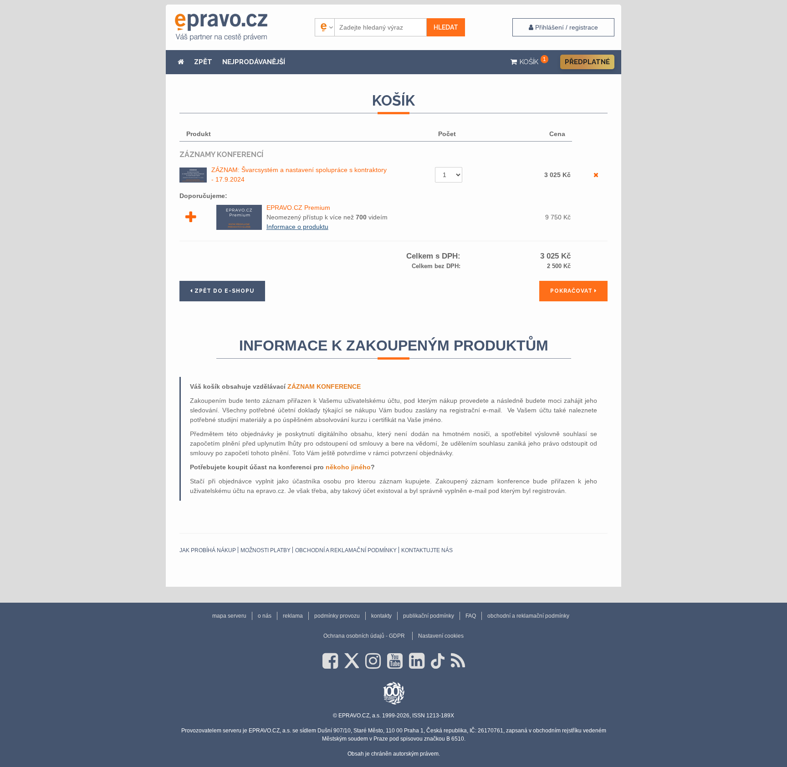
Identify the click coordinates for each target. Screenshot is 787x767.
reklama (293, 616)
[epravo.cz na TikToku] (438, 661)
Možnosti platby (265, 550)
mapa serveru (229, 616)
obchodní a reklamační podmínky (346, 550)
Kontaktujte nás (427, 550)
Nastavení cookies (441, 636)
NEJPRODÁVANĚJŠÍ (253, 62)
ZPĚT (203, 62)
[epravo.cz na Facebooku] (330, 661)
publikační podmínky (428, 616)
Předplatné (587, 62)
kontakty (381, 616)
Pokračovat (572, 291)
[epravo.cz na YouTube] (395, 661)
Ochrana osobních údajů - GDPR (364, 636)
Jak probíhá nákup (207, 550)
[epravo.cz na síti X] (351, 661)
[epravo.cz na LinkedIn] (416, 661)
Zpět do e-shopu (223, 291)
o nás (264, 616)
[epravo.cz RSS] (458, 661)
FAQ (470, 616)
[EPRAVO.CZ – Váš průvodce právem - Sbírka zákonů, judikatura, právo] (221, 27)
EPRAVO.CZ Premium (298, 207)
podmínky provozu (337, 616)
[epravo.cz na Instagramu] (373, 661)
